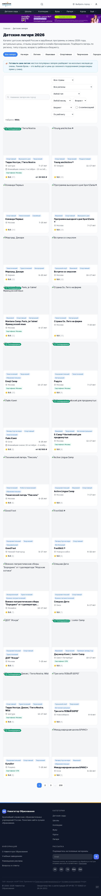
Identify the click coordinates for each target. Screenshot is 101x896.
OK (61, 869)
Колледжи (43, 11)
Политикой (83, 863)
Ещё (92, 11)
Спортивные (66, 54)
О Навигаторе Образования (15, 851)
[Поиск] (42, 4)
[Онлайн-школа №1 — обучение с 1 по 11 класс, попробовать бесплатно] (50, 18)
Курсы (83, 11)
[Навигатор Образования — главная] (6, 4)
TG (67, 869)
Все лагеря (10, 54)
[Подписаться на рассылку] (96, 856)
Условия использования (71, 882)
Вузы (57, 11)
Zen (80, 869)
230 (60, 785)
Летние (37, 54)
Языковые (50, 54)
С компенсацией (86, 107)
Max (74, 869)
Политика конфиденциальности (47, 882)
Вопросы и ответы (10, 865)
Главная (6, 28)
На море (24, 54)
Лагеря (70, 11)
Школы (28, 11)
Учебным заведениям (12, 856)
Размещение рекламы (12, 861)
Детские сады (11, 11)
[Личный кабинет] (96, 4)
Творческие (82, 54)
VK (55, 869)
